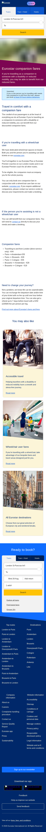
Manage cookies (34, 724)
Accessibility (32, 700)
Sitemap (30, 704)
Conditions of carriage (32, 710)
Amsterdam (31, 634)
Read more (10, 393)
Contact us (6, 719)
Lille (28, 667)
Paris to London (8, 634)
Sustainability (7, 741)
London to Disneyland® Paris (10, 647)
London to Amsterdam (6, 640)
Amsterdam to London (7, 660)
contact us (16, 222)
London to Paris (8, 630)
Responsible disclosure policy (34, 734)
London (30, 639)
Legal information (34, 741)
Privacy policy (32, 729)
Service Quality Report (8, 725)
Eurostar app (7, 731)
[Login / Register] (38, 3)
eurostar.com (18, 155)
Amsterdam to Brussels (7, 667)
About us (5, 702)
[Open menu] (42, 3)
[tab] (9, 10)
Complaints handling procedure (10, 713)
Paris (29, 630)
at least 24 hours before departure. (27, 97)
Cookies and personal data (32, 717)
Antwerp (30, 662)
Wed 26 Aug (13, 579)
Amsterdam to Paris (10, 654)
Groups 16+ (11, 609)
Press (10, 736)
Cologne (30, 653)
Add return (29, 579)
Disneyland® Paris (35, 648)
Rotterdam (31, 658)
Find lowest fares (13, 605)
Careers (5, 707)
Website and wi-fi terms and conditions (35, 746)
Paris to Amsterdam (10, 673)
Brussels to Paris (9, 678)
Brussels (30, 644)
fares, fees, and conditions (21, 820)
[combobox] (23, 19)
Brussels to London (10, 683)
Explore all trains (13, 600)
